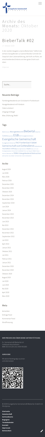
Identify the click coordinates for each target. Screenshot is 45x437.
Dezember (10, 136)
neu (27, 151)
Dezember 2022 (8, 229)
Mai (25, 151)
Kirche (13, 151)
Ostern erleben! (8, 108)
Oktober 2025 (7, 192)
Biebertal (29, 131)
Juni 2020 (5, 285)
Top (40, 430)
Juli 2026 (5, 173)
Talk (12, 153)
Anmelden (6, 311)
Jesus (32, 149)
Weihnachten (36, 153)
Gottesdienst (27, 145)
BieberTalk (37, 132)
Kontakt (5, 425)
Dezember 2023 (8, 214)
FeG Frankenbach (23, 142)
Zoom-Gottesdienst (26, 156)
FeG (14, 143)
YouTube (17, 156)
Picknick (4, 153)
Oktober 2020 (7, 274)
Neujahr (30, 151)
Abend (4, 132)
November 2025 (8, 188)
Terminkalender (8, 422)
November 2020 (8, 270)
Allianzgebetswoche (16, 132)
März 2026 (5, 177)
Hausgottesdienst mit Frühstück (13, 104)
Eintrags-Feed (7, 315)
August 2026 (6, 169)
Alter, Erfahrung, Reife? (10, 115)
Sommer (8, 153)
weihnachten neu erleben (8, 156)
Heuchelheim (6, 149)
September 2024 (8, 203)
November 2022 (8, 233)
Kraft (16, 151)
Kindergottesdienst (6, 151)
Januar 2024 (6, 210)
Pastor (38, 151)
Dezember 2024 (8, 195)
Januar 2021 (6, 262)
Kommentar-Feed (8, 318)
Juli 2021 (5, 255)
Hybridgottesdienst (21, 149)
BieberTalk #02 (18, 40)
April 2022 (5, 244)
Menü (40, 3)
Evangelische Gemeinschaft (19, 139)
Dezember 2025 (8, 184)
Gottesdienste (38, 146)
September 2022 (8, 236)
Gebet (34, 142)
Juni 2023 (5, 221)
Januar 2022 (6, 247)
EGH (20, 136)
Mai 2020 (5, 288)
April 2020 (5, 292)
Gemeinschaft (9, 145)
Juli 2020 (5, 281)
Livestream (21, 151)
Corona (5, 135)
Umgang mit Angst (8, 112)
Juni (37, 149)
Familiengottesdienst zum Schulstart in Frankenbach (20, 100)
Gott (18, 145)
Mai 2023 (5, 225)
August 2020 (6, 277)
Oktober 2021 (7, 251)
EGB (16, 135)
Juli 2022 (5, 240)
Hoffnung (13, 149)
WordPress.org (7, 322)
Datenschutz (6, 431)
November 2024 (8, 199)
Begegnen (6, 420)
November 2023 (8, 218)
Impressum (6, 428)
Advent (8, 132)
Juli (35, 149)
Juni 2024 (5, 206)
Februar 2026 (7, 180)
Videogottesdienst (25, 153)
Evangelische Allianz (27, 136)
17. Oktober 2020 (8, 46)
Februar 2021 (7, 259)
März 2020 (5, 296)
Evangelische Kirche (7, 143)
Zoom (20, 156)
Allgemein (6, 67)
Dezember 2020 (8, 266)
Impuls (29, 149)
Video (16, 153)
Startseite (6, 411)
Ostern (34, 151)
